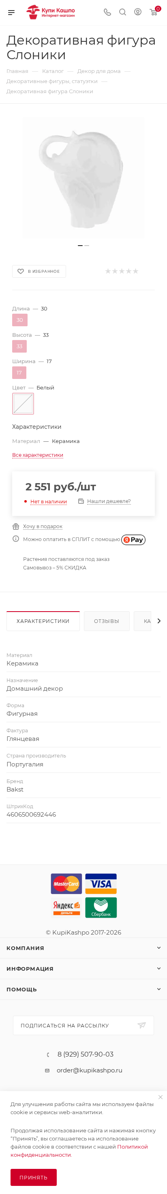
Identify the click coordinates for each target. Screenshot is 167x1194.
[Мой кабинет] (137, 13)
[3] (121, 271)
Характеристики (43, 621)
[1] (107, 271)
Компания (25, 948)
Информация (30, 968)
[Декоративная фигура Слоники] (83, 178)
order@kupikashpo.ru (89, 1070)
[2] (114, 271)
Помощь (21, 989)
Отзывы (107, 621)
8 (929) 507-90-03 (85, 1054)
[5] (135, 271)
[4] (128, 271)
